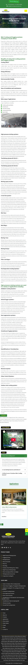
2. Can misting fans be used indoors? (11, 469)
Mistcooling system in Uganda (13, 641)
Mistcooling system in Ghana (7, 646)
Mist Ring (5, 565)
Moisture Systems (7, 603)
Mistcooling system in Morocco (21, 643)
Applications (5, 619)
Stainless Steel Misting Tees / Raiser (11, 567)
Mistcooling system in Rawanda (12, 658)
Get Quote (3, 415)
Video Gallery (6, 623)
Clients (4, 625)
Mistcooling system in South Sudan (11, 655)
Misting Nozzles (6, 559)
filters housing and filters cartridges (10, 571)
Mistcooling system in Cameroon (9, 648)
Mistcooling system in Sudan (9, 643)
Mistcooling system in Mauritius (9, 656)
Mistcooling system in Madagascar (19, 646)
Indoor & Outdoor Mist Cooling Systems (11, 583)
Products (5, 617)
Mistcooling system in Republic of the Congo (17, 660)
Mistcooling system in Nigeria (20, 636)
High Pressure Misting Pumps (9, 569)
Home (4, 23)
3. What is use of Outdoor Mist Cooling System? (12, 474)
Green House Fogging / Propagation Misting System (14, 585)
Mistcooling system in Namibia (13, 653)
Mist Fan (5, 563)
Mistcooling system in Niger (20, 648)
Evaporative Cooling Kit (8, 576)
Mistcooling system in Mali (6, 649)
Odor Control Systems (8, 595)
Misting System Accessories (9, 573)
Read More (4, 516)
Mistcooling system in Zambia (16, 649)
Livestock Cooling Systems (8, 591)
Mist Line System (6, 561)
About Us (5, 615)
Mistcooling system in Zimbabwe (15, 651)
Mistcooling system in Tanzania (16, 639)
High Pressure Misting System (9, 555)
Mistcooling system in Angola (7, 644)
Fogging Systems (6, 557)
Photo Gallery (6, 621)
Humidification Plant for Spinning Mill (11, 601)
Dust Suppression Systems (8, 593)
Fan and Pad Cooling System (9, 605)
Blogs (4, 627)
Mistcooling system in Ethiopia (7, 637)
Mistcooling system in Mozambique (19, 644)
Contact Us (5, 629)
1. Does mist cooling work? (8, 455)
